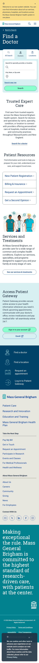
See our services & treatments (19, 272)
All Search (8, 56)
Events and (12, 458)
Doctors (20, 56)
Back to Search (10, 30)
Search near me (10, 83)
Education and (15, 416)
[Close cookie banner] (29, 638)
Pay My (8, 440)
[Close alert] (35, 4)
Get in (8, 444)
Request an (14, 449)
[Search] (29, 23)
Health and (12, 467)
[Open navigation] (35, 23)
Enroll (18, 336)
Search (20, 88)
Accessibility (12, 632)
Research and (16, 411)
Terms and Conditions (25, 627)
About (7, 482)
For (9, 505)
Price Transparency (25, 632)
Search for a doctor (19, 143)
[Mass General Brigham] (11, 23)
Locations (32, 56)
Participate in (13, 453)
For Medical (15, 463)
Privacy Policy (12, 657)
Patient (9, 405)
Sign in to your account (18, 330)
